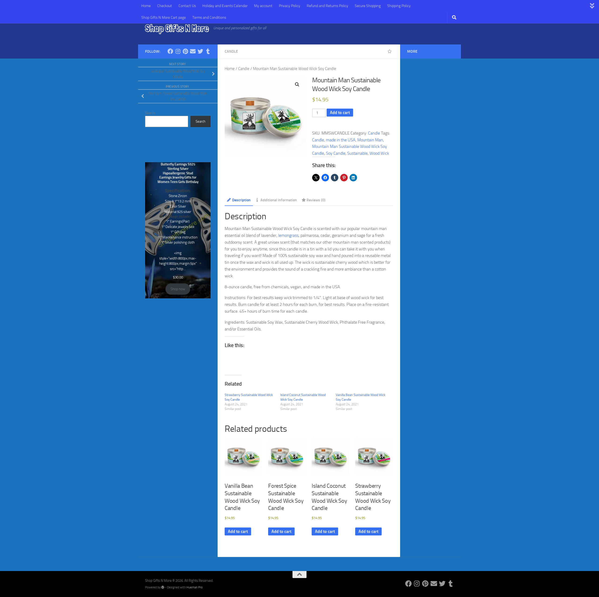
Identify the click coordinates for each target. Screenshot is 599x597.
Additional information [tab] (278, 200)
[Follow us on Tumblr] (208, 51)
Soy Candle (335, 153)
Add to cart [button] (238, 531)
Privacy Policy (289, 6)
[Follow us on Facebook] (170, 51)
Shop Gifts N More (177, 28)
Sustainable (357, 153)
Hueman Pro (194, 587)
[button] (297, 84)
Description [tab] (241, 200)
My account (263, 6)
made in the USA (340, 140)
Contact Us (187, 6)
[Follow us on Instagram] (178, 51)
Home (146, 6)
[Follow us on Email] (193, 51)
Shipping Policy (399, 6)
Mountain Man (370, 140)
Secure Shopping (368, 6)
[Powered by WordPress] (162, 587)
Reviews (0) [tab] (316, 200)
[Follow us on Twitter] (200, 51)
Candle (231, 51)
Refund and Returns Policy (327, 6)
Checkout (164, 6)
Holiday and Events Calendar (225, 6)
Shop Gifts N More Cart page (163, 17)
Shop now (178, 289)
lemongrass (288, 235)
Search (150, 113)
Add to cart (340, 112)
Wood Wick (379, 153)
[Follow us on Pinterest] (185, 51)
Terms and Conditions (209, 17)
